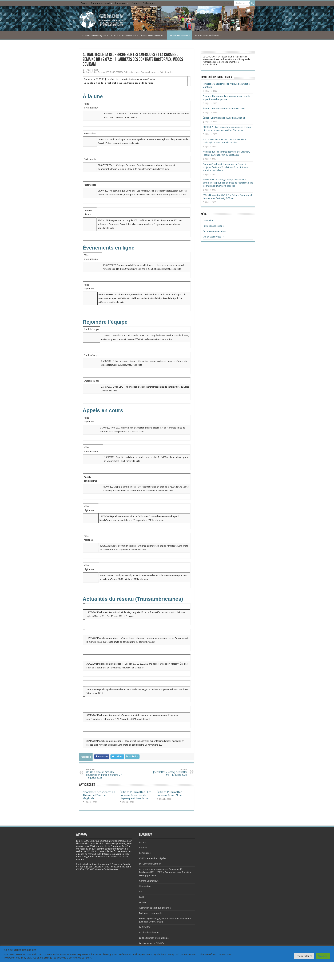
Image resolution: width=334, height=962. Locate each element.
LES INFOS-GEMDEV (178, 35)
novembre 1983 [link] (87, 846)
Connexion (208, 220)
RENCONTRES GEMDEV (152, 35)
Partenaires (120, 3)
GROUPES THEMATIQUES (93, 35)
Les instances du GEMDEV (151, 943)
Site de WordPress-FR (213, 236)
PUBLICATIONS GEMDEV (123, 35)
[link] (87, 846)
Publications (148, 3)
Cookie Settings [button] (304, 956)
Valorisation (145, 886)
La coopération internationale (154, 938)
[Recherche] (252, 3)
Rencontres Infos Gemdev (161, 72)
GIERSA (142, 902)
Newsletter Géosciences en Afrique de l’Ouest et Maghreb (99, 795)
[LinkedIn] (227, 3)
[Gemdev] (167, 19)
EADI (141, 897)
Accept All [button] (323, 956)
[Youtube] (231, 3)
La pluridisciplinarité (149, 932)
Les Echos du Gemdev (150, 863)
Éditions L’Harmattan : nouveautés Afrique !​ (224, 117)
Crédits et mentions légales (152, 858)
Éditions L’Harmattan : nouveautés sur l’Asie (170, 793)
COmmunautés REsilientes (206, 35)
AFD (141, 891)
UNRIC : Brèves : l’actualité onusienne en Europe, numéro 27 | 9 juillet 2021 (104, 773)
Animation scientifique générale (155, 907)
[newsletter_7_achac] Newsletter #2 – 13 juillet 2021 (170, 772)
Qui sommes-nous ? (100, 3)
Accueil (84, 3)
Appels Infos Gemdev (95, 72)
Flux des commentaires (214, 231)
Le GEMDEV (144, 927)
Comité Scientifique (148, 880)
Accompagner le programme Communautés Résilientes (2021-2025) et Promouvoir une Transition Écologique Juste (165, 872)
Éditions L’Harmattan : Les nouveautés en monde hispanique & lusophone (135, 795)
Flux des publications (213, 226)
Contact (135, 3)
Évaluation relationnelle (150, 913)
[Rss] (224, 3)
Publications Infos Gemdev (136, 72)
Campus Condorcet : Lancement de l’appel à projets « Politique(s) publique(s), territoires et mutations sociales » (225, 167)
